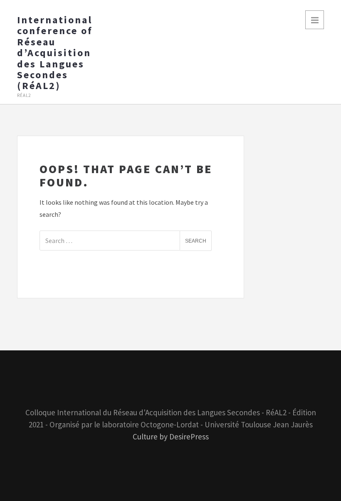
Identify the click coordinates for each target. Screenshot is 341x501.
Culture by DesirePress (171, 436)
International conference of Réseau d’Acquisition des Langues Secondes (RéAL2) (55, 53)
